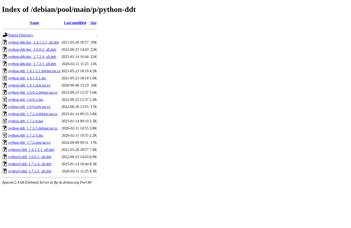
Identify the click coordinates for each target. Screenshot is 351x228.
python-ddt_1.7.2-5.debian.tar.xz (33, 128)
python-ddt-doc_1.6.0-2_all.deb (32, 49)
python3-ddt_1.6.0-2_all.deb (29, 157)
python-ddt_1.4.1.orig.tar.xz (29, 85)
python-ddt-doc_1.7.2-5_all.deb (32, 64)
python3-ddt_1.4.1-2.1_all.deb (31, 150)
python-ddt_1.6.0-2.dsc (25, 100)
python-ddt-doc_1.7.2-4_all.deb (32, 57)
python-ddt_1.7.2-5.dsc (25, 135)
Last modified (75, 23)
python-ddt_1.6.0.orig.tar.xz (29, 107)
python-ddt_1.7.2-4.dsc (25, 121)
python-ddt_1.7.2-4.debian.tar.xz (33, 114)
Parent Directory (20, 35)
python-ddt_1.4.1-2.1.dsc (27, 78)
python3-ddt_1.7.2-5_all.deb (29, 171)
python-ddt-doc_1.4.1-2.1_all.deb (33, 42)
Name (34, 23)
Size (93, 23)
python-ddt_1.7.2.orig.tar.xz (29, 142)
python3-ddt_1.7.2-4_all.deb (29, 164)
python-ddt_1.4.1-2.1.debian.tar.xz (34, 71)
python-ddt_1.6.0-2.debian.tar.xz (33, 92)
